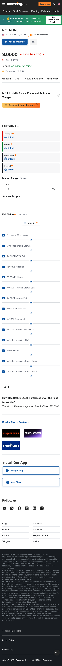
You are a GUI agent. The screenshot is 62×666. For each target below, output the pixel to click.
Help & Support (40, 535)
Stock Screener (20, 11)
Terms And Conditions (11, 631)
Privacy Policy (8, 640)
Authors (37, 541)
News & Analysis (34, 78)
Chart (18, 78)
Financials (53, 78)
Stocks (6, 11)
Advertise (37, 529)
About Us (37, 523)
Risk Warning (7, 650)
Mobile (5, 529)
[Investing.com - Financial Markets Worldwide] (17, 4)
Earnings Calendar (41, 11)
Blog (4, 523)
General (6, 78)
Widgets (6, 541)
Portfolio (6, 535)
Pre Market (10, 71)
